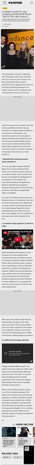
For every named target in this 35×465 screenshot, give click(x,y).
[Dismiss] (32, 447)
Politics (17, 457)
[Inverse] (15, 3)
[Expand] (25, 447)
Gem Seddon (8, 24)
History (6, 457)
